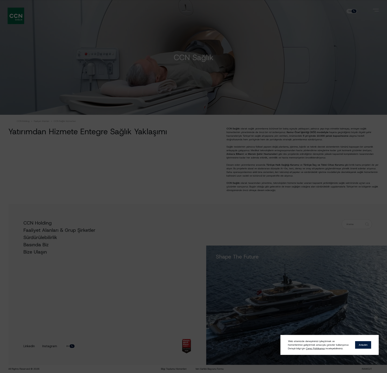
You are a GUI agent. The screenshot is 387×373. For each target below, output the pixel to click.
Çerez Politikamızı (315, 348)
